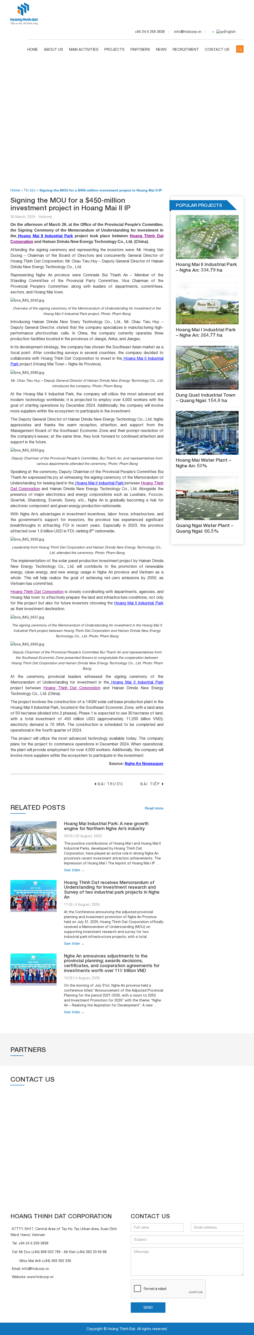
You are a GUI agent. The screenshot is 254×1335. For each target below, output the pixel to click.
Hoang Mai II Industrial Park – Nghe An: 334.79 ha (206, 267)
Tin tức (30, 190)
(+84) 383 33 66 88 (92, 1252)
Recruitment (186, 49)
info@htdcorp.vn (35, 1269)
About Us (53, 49)
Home (32, 49)
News (161, 49)
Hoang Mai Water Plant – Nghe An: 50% (203, 462)
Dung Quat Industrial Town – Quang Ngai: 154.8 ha (205, 397)
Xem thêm (74, 870)
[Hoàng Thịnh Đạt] (24, 13)
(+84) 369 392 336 (56, 1261)
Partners (140, 49)
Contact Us (217, 49)
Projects (114, 49)
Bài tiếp (151, 784)
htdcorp (45, 217)
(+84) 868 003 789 (46, 1252)
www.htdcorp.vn (40, 1277)
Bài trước (109, 784)
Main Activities (83, 49)
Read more (154, 808)
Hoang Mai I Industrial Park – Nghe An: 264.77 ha (206, 332)
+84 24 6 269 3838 (33, 1243)
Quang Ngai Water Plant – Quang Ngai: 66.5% (204, 528)
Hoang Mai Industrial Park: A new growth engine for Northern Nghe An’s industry (106, 826)
